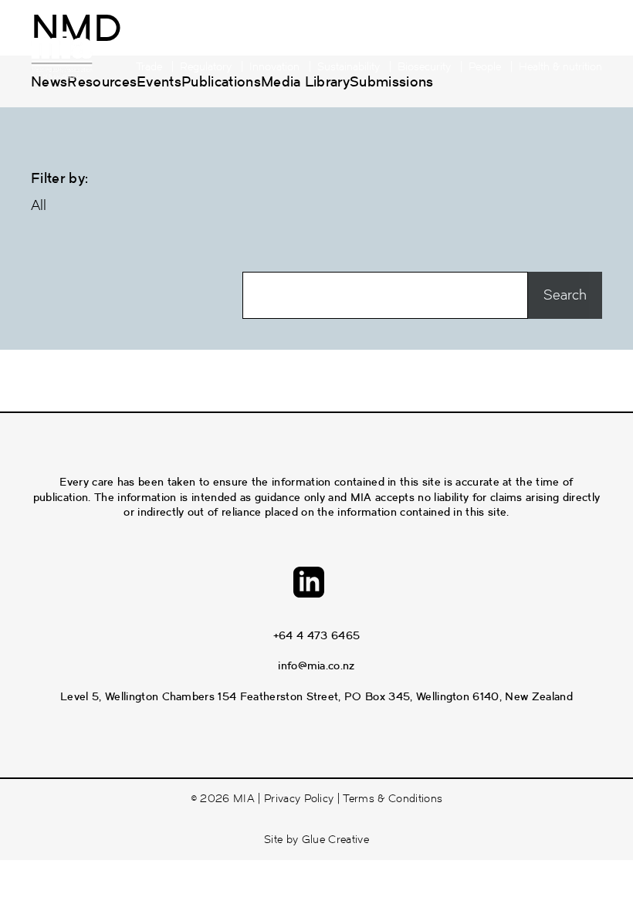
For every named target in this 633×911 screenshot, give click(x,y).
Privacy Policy (298, 798)
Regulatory (206, 66)
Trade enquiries (392, 42)
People (485, 66)
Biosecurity (424, 66)
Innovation (274, 66)
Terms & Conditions (392, 798)
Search (585, 42)
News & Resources (498, 42)
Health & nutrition (560, 66)
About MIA (208, 42)
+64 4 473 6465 (316, 635)
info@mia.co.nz (316, 665)
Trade (149, 66)
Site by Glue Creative (316, 839)
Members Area (295, 42)
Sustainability (348, 66)
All (38, 205)
